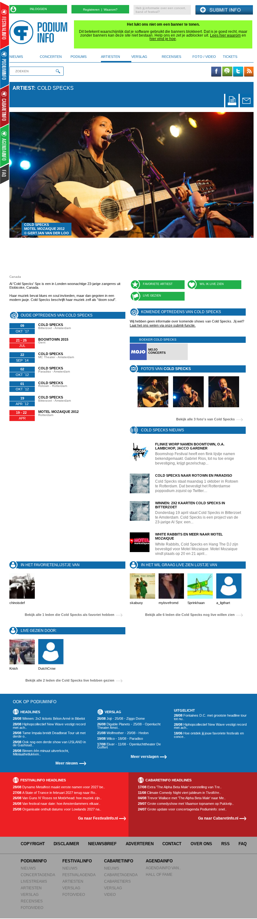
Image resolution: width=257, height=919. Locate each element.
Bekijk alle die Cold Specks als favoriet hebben (69, 615)
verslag (139, 56)
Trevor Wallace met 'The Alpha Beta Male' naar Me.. (182, 798)
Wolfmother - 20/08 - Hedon (123, 733)
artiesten (110, 56)
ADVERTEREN (140, 843)
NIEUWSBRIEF (102, 843)
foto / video (204, 56)
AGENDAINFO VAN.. (163, 868)
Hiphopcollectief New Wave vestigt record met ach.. (49, 726)
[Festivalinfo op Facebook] (216, 72)
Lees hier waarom (225, 35)
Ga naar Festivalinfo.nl (98, 818)
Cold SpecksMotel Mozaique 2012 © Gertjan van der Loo (46, 229)
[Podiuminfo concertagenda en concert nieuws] (5, 67)
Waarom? (111, 9)
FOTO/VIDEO (32, 908)
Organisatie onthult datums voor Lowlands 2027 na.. (57, 809)
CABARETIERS (117, 881)
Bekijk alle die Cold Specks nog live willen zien (190, 615)
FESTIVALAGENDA (79, 875)
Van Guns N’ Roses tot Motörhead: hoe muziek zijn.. (57, 798)
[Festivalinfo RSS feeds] (249, 72)
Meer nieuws (66, 763)
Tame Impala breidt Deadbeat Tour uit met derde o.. (49, 734)
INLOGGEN (38, 9)
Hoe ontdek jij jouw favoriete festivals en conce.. (209, 735)
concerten (51, 56)
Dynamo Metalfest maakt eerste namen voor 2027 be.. (59, 787)
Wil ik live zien (212, 284)
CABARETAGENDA (121, 875)
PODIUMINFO (34, 861)
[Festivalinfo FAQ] (5, 174)
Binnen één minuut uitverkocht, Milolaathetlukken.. (41, 752)
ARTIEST (23, 88)
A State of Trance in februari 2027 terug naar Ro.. (55, 793)
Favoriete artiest (158, 284)
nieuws (16, 56)
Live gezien (152, 295)
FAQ (243, 843)
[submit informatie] (224, 10)
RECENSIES (32, 901)
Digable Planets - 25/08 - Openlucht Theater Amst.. (128, 726)
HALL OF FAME (159, 874)
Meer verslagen (145, 756)
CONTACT (171, 843)
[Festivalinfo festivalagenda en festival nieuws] (4, 25)
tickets (230, 56)
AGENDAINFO (159, 861)
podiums (79, 56)
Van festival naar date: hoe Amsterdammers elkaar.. (56, 803)
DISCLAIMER (66, 843)
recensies (171, 56)
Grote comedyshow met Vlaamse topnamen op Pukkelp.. (186, 803)
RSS (225, 843)
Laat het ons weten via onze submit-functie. (163, 325)
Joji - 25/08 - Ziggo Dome (121, 718)
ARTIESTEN (31, 888)
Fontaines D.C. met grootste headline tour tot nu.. (210, 717)
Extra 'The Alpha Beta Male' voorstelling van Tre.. (180, 787)
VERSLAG (30, 894)
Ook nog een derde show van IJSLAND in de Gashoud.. (49, 743)
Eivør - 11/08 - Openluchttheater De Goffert (129, 746)
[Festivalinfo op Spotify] (227, 72)
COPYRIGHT (33, 843)
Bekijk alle (205, 419)
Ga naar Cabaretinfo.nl (218, 818)
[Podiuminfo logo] (40, 32)
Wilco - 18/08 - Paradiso (120, 738)
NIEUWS (28, 868)
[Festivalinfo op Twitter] (238, 72)
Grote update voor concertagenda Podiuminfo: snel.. (182, 809)
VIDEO (110, 894)
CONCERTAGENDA (38, 875)
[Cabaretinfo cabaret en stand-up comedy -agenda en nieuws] (4, 106)
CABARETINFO (118, 861)
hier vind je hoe (162, 39)
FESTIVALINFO (77, 861)
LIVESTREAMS (34, 881)
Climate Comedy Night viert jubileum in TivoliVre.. (179, 793)
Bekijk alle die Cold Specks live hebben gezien (69, 680)
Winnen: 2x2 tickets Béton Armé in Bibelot (49, 718)
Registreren (91, 9)
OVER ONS (201, 843)
